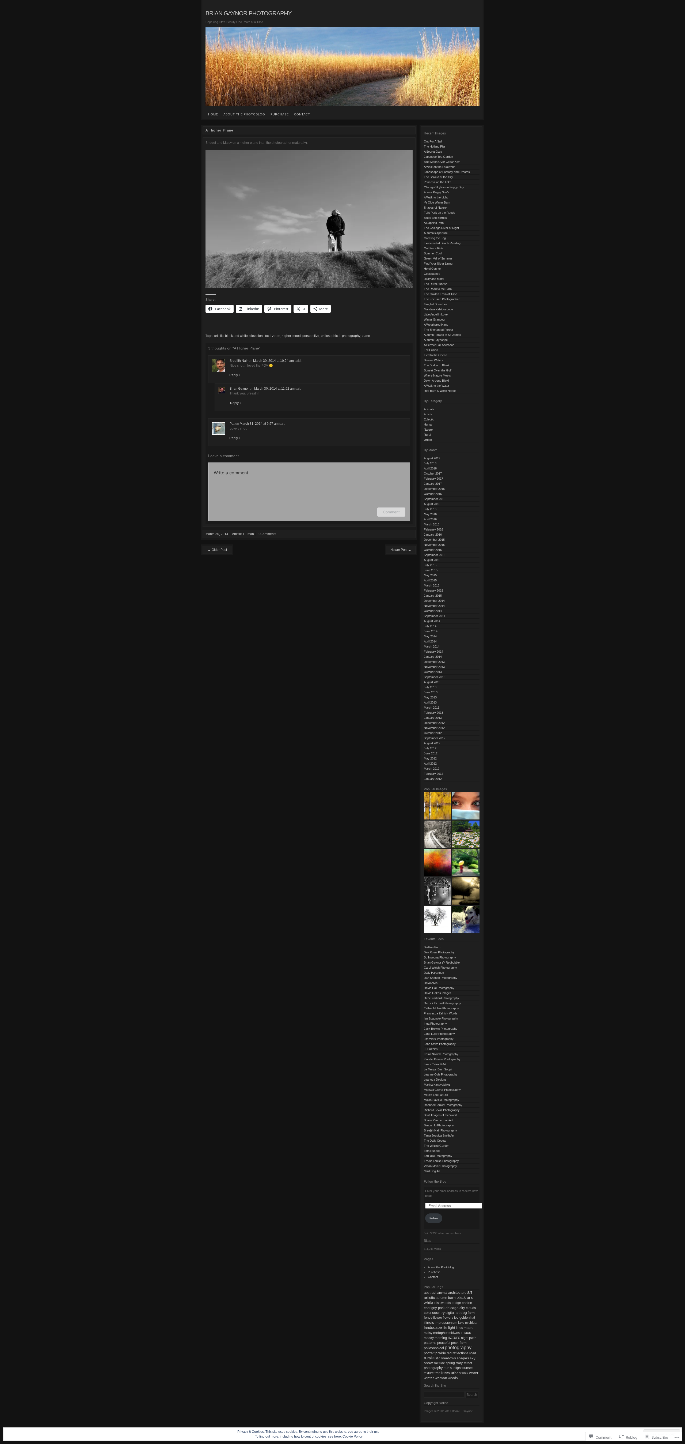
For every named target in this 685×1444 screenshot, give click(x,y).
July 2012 (430, 748)
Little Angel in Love (436, 314)
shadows (448, 1358)
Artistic (237, 534)
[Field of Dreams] (437, 862)
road (472, 1353)
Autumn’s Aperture (436, 233)
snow (428, 1363)
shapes (463, 1358)
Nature (428, 429)
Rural (427, 434)
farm (471, 1313)
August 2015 (432, 560)
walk (465, 1373)
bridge (456, 1303)
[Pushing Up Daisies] (466, 834)
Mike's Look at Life (436, 1094)
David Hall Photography (439, 988)
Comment (391, 512)
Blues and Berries (435, 217)
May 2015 (430, 575)
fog (456, 1317)
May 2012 (430, 758)
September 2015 (434, 554)
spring (450, 1363)
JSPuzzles (431, 1049)
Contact (302, 114)
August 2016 (432, 504)
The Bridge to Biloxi (436, 365)
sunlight (456, 1368)
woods (453, 1378)
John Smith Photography (440, 1044)
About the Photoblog (244, 114)
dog (464, 1313)
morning (441, 1338)
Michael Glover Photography (442, 1089)
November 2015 (434, 544)
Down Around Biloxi (436, 380)
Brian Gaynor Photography (249, 13)
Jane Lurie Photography (439, 1033)
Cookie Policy (352, 1436)
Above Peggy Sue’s (436, 192)
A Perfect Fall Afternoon (439, 345)
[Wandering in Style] (466, 862)
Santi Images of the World (440, 1115)
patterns (430, 1343)
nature (454, 1337)
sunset (467, 1368)
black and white (236, 336)
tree (437, 1373)
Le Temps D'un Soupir (438, 1069)
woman (441, 1378)
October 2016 (433, 493)
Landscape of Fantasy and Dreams (447, 172)
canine (467, 1303)
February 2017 (433, 478)
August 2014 (432, 621)
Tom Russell (432, 1150)
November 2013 (434, 666)
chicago (452, 1308)
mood (296, 336)
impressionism (446, 1323)
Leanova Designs (435, 1079)
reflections (460, 1353)
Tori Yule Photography (438, 1155)
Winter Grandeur (435, 319)
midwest (454, 1333)
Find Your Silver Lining (438, 263)
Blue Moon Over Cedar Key (442, 161)
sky (472, 1358)
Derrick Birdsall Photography (442, 1003)
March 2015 (431, 585)
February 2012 (433, 773)
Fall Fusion (431, 350)
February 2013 (433, 712)
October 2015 (433, 549)
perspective (310, 336)
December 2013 (434, 661)
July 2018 (430, 463)
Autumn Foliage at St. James (442, 334)
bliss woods (442, 1303)
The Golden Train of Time (440, 294)
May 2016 (430, 514)
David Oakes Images (437, 993)
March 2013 (431, 707)
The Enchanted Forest (438, 329)
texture (429, 1373)
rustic (436, 1358)
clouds (471, 1308)
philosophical (330, 336)
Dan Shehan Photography (440, 977)
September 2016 (434, 499)
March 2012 (431, 768)
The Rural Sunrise (435, 283)
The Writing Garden (436, 1145)
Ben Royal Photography (439, 952)
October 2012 (433, 733)
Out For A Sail (433, 141)
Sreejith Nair (239, 361)
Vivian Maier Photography (440, 1166)
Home (213, 114)
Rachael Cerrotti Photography (443, 1105)
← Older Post (217, 550)
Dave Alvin (430, 982)
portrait (429, 1353)
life (445, 1327)
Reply (234, 375)
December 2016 (434, 488)
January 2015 (433, 595)
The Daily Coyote (435, 1140)
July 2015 (430, 565)
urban (456, 1373)
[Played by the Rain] (437, 891)
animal (442, 1293)
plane (366, 336)
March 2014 (431, 646)
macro (468, 1328)
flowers (448, 1317)
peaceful (443, 1343)
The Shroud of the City (438, 177)
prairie (440, 1353)
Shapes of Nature (435, 207)
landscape (433, 1327)
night (464, 1338)
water (473, 1373)
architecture (457, 1293)
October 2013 (433, 672)
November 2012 (434, 727)
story (459, 1363)
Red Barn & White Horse (440, 390)
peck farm (459, 1343)
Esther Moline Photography (441, 1008)
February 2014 (433, 651)
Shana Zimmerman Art (438, 1120)
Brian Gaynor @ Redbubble (442, 962)
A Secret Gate (433, 151)
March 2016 (431, 524)
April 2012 (430, 763)
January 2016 (433, 534)
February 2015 (433, 590)
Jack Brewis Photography (440, 1028)
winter (429, 1378)
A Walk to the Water (436, 385)
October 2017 (433, 473)
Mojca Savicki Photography (441, 1099)
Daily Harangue (434, 972)
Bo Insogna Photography (440, 957)
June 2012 (430, 753)
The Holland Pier (434, 146)
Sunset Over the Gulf (437, 370)
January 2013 (433, 717)
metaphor (440, 1333)
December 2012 (434, 722)
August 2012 (432, 743)
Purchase (280, 114)
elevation (256, 336)
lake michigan (468, 1323)
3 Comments (267, 534)
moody (429, 1338)
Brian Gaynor (239, 388)
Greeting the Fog (435, 238)
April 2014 (430, 641)
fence (428, 1317)
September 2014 (434, 616)
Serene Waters (433, 360)
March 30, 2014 (217, 534)
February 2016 (433, 529)
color (427, 1313)
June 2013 (430, 692)
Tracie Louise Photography (441, 1161)
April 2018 (430, 468)
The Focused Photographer (442, 299)
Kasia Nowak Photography (441, 1054)
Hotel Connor (432, 268)
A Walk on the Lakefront (439, 166)
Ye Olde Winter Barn (437, 202)
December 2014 (434, 600)
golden (464, 1317)
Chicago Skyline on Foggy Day (444, 187)
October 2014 (433, 610)
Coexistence (432, 273)
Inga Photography (435, 1023)
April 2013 (430, 702)
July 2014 (430, 626)
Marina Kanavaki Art (437, 1084)
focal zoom (272, 336)
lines (459, 1328)
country (438, 1313)
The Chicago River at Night (441, 228)
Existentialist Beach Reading (442, 243)
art (469, 1292)
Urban (428, 439)
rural (428, 1358)
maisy (428, 1333)
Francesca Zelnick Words (441, 1013)
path (473, 1338)
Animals (429, 409)
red (449, 1353)
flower (437, 1317)
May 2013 (430, 697)
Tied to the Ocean (435, 355)
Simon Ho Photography (439, 1125)
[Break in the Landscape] (437, 919)
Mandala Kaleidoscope (438, 309)
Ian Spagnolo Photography (441, 1018)
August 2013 (432, 682)
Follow (433, 1218)
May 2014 (430, 636)
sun (446, 1368)
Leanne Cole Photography (441, 1074)
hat (472, 1317)
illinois (429, 1322)
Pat (232, 424)
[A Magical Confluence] (437, 805)
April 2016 (430, 519)
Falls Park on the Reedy (439, 212)
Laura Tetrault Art (435, 1064)
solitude (439, 1363)
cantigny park (434, 1308)
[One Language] (466, 805)
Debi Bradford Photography (441, 998)
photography (351, 336)
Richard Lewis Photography (442, 1110)
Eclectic (429, 419)
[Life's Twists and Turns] (437, 834)
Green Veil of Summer (438, 258)
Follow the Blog (435, 1181)
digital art (453, 1313)
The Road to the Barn (438, 289)
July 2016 (430, 509)
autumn (441, 1298)
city (462, 1308)
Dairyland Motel (434, 278)
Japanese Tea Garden (438, 156)
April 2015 (430, 580)
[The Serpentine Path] (466, 891)
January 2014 (433, 656)
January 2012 (433, 778)
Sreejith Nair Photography (440, 1130)
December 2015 (434, 539)
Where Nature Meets (437, 375)
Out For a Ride (433, 248)
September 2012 (434, 738)
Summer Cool (433, 253)
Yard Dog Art (432, 1171)
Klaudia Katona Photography (442, 1059)
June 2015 (430, 570)
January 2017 (433, 483)
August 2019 (432, 458)
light (451, 1327)
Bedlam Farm (432, 947)
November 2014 (434, 605)
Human (248, 534)
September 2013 (434, 677)
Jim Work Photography (439, 1038)
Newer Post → (400, 550)
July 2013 (430, 687)
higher (286, 336)
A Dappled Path (434, 222)
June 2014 (430, 631)
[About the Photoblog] (466, 919)
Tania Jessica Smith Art (439, 1135)
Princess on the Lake (437, 182)
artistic (218, 336)
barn (452, 1298)
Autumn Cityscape (436, 339)
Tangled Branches (435, 304)
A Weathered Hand (436, 324)
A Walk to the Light (436, 197)
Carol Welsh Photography (440, 967)
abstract (430, 1293)
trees (445, 1372)
